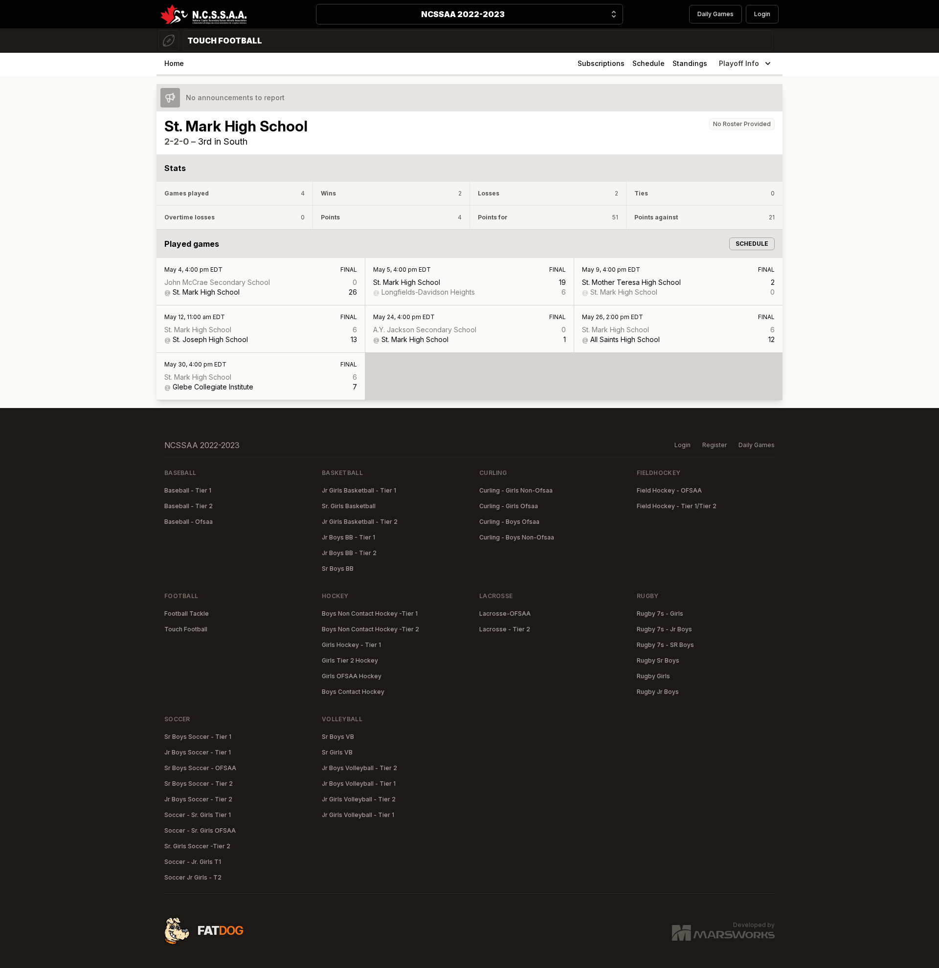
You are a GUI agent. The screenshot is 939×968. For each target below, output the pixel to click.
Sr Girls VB (337, 752)
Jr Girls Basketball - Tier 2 (360, 521)
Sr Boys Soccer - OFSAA (200, 768)
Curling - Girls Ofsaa (508, 506)
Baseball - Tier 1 (187, 490)
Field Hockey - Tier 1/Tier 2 (676, 506)
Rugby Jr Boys (658, 691)
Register (714, 445)
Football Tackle (186, 613)
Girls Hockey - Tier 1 (351, 644)
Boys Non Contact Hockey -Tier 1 (370, 613)
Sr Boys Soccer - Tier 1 (197, 736)
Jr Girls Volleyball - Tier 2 (359, 799)
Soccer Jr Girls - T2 (193, 877)
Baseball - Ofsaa (188, 521)
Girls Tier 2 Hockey (350, 660)
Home (174, 63)
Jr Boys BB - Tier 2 (349, 553)
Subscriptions (601, 63)
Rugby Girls (653, 676)
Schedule (648, 63)
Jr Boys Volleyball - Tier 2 (359, 768)
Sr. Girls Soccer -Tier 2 (197, 846)
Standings (689, 63)
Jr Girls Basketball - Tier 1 (359, 490)
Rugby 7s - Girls (660, 613)
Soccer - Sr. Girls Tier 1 (197, 814)
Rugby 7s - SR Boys (665, 644)
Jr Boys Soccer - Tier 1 (197, 752)
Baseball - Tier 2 (188, 506)
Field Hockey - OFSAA (669, 490)
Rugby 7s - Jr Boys (664, 629)
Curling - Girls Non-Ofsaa (516, 490)
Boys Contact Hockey (353, 691)
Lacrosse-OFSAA (505, 613)
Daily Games (715, 14)
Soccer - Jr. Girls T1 (192, 861)
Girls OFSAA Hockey (351, 676)
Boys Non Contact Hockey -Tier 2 (370, 629)
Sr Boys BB (338, 568)
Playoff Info (739, 63)
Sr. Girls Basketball (349, 506)
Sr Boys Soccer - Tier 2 (198, 783)
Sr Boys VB (338, 736)
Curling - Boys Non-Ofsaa (516, 537)
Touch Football (185, 629)
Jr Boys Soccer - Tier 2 (198, 799)
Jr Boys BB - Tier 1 (348, 537)
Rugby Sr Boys (658, 660)
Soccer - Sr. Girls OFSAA (200, 830)
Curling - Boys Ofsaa (509, 521)
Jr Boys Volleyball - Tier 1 (359, 783)
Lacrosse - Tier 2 (504, 629)
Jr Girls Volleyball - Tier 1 (358, 814)
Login (762, 14)
